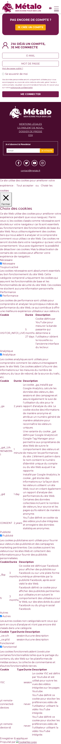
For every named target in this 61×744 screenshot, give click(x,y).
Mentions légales (30, 124)
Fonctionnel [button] (7, 643)
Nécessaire (9, 263)
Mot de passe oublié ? (12, 68)
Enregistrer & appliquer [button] (14, 738)
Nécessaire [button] (6, 260)
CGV (30, 135)
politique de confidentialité (21, 87)
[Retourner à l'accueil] (30, 112)
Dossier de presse (30, 131)
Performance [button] (8, 292)
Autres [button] (4, 612)
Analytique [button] (6, 351)
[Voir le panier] (50, 8)
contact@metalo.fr (30, 170)
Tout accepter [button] (24, 185)
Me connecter (31, 94)
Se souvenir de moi (16, 74)
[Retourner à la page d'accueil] (21, 6)
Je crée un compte (30, 27)
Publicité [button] (5, 532)
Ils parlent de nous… (30, 128)
